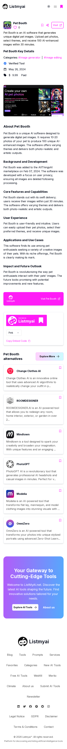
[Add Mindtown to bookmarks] (60, 431)
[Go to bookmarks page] (61, 6)
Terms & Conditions (25, 726)
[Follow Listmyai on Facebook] (30, 706)
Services (54, 654)
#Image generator (29, 57)
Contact (49, 726)
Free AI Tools (18, 675)
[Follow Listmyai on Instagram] (48, 706)
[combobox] (14, 332)
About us (49, 607)
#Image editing (53, 57)
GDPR (35, 716)
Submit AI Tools (50, 686)
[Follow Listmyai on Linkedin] (18, 706)
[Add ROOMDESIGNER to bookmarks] (60, 397)
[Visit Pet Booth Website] (47, 25)
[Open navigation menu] (55, 6)
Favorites (12, 665)
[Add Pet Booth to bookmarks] (42, 25)
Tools (22, 654)
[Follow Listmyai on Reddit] (42, 706)
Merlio (52, 675)
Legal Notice (17, 716)
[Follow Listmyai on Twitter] (24, 706)
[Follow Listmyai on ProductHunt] (36, 706)
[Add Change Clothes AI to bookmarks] (60, 367)
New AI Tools (52, 665)
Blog (10, 654)
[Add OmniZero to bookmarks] (60, 520)
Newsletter (33, 696)
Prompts (37, 654)
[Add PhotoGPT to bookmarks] (60, 461)
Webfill (38, 675)
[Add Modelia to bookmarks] (60, 490)
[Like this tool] (15, 27)
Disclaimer (51, 716)
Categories (30, 665)
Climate (11, 686)
